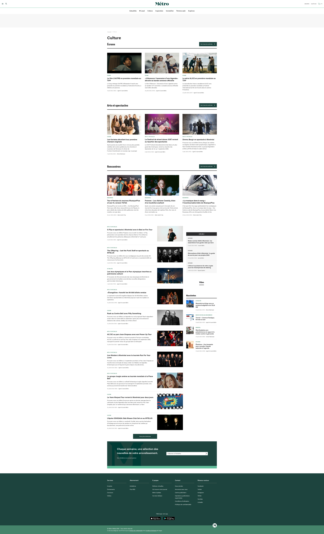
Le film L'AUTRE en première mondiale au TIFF (124, 79)
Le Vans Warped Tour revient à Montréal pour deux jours (130, 397)
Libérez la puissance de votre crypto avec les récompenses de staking (200, 267)
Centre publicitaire (180, 492)
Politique (198, 341)
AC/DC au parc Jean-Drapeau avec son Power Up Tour (129, 334)
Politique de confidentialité (183, 504)
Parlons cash (181, 11)
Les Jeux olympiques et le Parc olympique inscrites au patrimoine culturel (129, 272)
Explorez (191, 11)
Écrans (111, 44)
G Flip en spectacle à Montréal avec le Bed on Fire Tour (129, 229)
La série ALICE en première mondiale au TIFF (199, 79)
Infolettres (133, 486)
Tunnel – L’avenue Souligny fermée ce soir (205, 319)
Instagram (201, 492)
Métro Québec (156, 492)
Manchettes (191, 295)
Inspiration (159, 11)
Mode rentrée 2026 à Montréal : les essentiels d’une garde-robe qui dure (201, 242)
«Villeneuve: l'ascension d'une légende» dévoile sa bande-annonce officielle (161, 79)
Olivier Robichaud (121, 154)
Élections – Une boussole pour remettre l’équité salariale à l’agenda (204, 346)
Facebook (201, 486)
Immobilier (170, 11)
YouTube (200, 499)
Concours (110, 492)
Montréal (198, 327)
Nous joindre (179, 486)
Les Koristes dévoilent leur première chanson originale (122, 140)
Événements (111, 489)
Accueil (109, 32)
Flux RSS (132, 489)
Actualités (133, 11)
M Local (142, 11)
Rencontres (114, 166)
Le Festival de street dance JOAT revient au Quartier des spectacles (161, 140)
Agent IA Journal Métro (123, 90)
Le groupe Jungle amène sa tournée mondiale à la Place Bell (130, 377)
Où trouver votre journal (159, 489)
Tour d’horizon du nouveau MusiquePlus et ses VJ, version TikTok (123, 201)
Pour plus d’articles (145, 436)
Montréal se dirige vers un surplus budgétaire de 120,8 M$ (205, 305)
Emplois (109, 486)
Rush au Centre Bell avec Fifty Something (124, 313)
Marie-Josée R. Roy (122, 215)
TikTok (199, 496)
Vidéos (109, 496)
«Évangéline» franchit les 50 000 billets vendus (126, 292)
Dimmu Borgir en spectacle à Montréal (198, 139)
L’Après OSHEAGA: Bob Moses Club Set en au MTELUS (129, 418)
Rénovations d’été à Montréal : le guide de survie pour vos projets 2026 (201, 254)
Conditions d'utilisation (151, 530)
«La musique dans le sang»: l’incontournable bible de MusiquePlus (198, 201)
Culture (150, 11)
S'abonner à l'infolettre (174, 454)
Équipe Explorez (201, 270)
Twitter (200, 489)
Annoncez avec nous (181, 489)
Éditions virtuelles (157, 486)
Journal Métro (201, 245)
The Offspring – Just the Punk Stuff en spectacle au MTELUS (128, 251)
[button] (2, 4)
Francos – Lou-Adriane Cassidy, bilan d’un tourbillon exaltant (160, 201)
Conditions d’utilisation (182, 501)
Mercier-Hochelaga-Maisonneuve (204, 315)
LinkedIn (200, 502)
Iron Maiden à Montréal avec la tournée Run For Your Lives (128, 356)
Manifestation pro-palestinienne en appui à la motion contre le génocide (205, 332)
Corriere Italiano (157, 496)
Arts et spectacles (117, 105)
